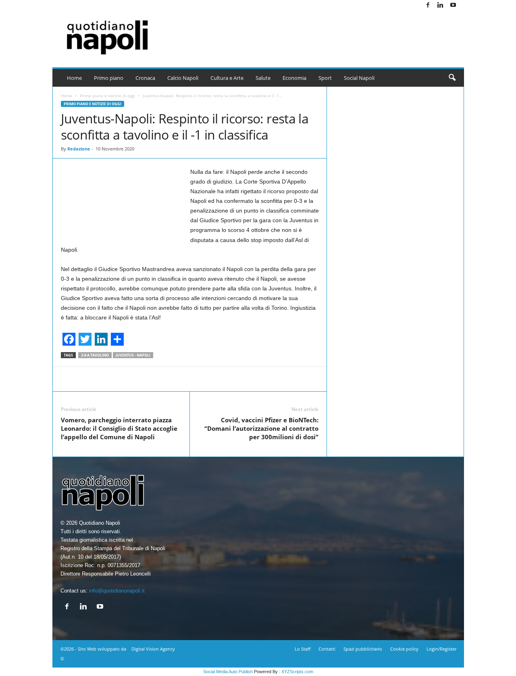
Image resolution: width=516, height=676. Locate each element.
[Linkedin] (440, 5)
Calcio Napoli (182, 77)
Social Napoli (359, 77)
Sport (325, 77)
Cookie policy (404, 649)
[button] (452, 78)
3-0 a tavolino (95, 355)
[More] (361, 379)
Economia (294, 77)
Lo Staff (302, 649)
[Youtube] (453, 5)
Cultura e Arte (226, 77)
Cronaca (145, 77)
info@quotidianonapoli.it (117, 591)
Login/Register (441, 649)
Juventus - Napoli (133, 355)
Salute (263, 77)
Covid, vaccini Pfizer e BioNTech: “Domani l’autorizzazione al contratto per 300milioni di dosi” (261, 428)
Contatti (326, 649)
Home (74, 77)
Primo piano (108, 77)
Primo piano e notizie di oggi (107, 95)
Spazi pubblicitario (362, 649)
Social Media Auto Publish (228, 671)
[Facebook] (428, 5)
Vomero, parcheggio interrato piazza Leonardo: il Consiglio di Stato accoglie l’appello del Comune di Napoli (119, 428)
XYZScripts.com (297, 671)
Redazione (78, 149)
